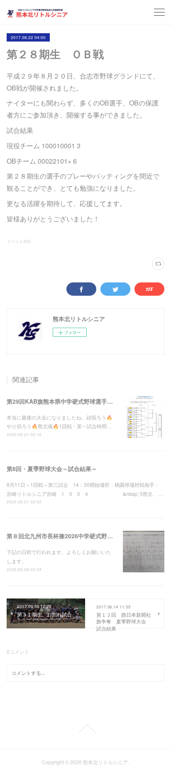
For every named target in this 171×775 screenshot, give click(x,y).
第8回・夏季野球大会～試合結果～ (52, 468)
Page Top (85, 728)
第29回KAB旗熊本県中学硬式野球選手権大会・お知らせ (80, 401)
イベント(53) (19, 241)
